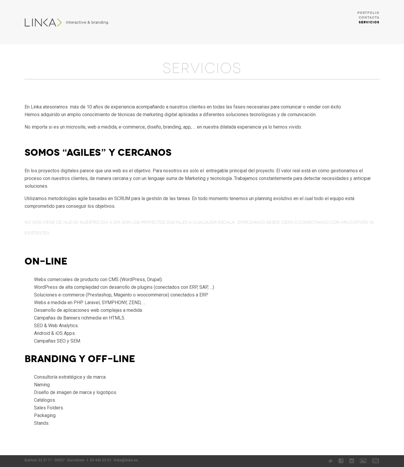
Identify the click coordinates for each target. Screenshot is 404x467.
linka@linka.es (126, 460)
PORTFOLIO (368, 12)
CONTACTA (369, 17)
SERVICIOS (369, 22)
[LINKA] (69, 22)
